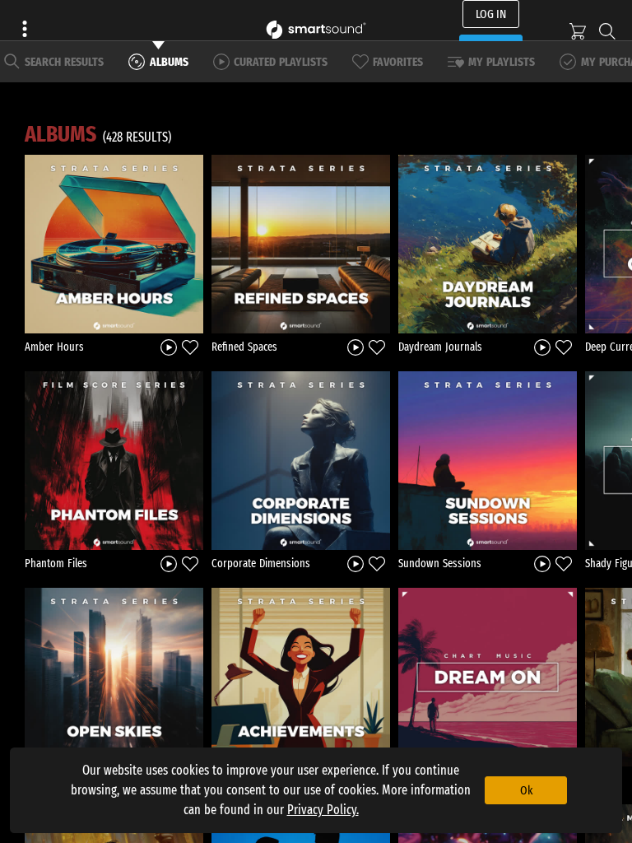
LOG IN (491, 14)
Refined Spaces (244, 347)
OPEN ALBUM (114, 243)
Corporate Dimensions (260, 564)
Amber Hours (54, 347)
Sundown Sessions (439, 564)
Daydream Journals (440, 347)
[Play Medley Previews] (168, 346)
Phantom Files (56, 564)
